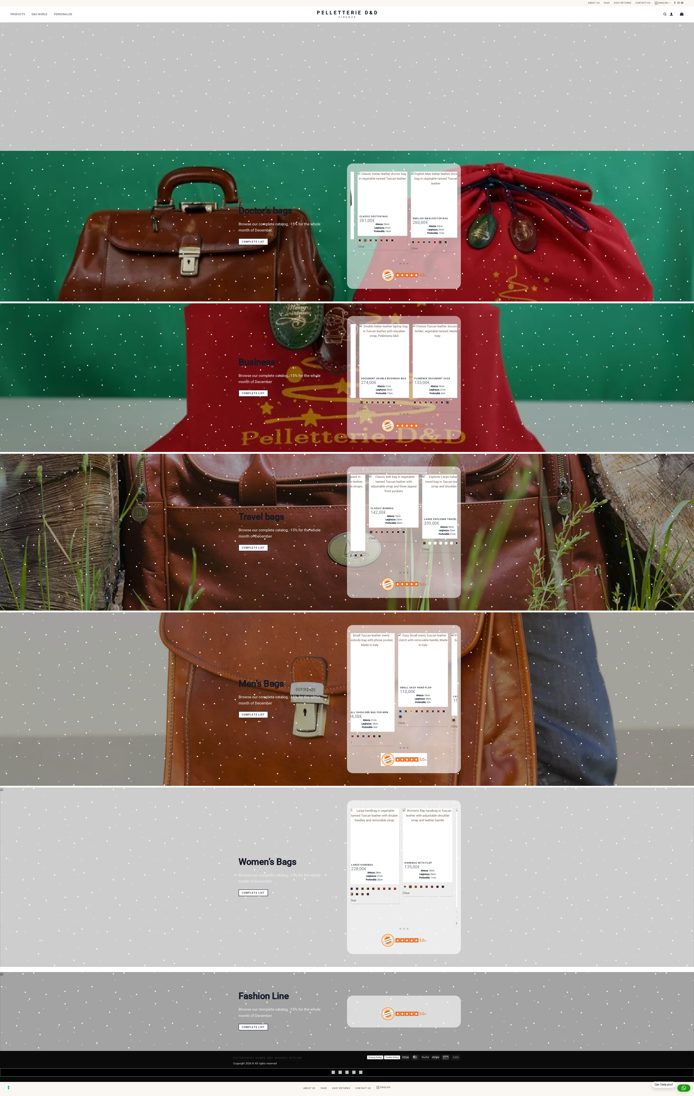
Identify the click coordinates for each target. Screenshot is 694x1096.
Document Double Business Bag (366, 378)
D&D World (40, 14)
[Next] (455, 218)
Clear (397, 248)
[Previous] (352, 218)
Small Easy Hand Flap (404, 687)
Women (260, 1057)
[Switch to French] (353, 1072)
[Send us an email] (682, 3)
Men (270, 1057)
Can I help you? (664, 1084)
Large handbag (357, 864)
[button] (664, 14)
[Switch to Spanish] (347, 1072)
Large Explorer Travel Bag (442, 519)
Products (17, 14)
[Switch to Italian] (333, 1072)
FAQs (607, 3)
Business (281, 1057)
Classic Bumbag (380, 508)
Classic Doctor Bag (357, 216)
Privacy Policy (375, 1057)
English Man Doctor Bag (413, 218)
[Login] (671, 14)
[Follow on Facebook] (675, 3)
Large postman (452, 696)
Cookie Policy (392, 1057)
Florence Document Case (414, 378)
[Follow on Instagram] (678, 3)
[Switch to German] (360, 1072)
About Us (594, 3)
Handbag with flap (413, 862)
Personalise (63, 14)
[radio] (359, 240)
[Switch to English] (340, 1072)
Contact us (642, 3)
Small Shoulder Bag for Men (355, 712)
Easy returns (622, 3)
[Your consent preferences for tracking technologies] (8, 1087)
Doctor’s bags (243, 1057)
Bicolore (295, 1057)
